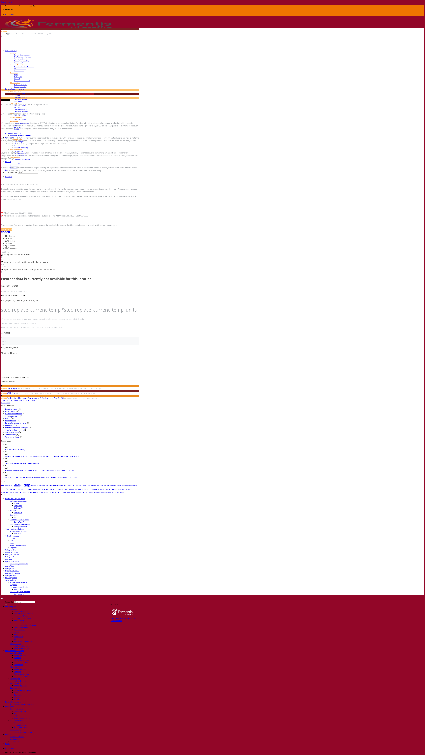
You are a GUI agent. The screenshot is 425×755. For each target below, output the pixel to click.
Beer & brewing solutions (15, 499)
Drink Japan (12, 388)
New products (19, 71)
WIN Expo (11, 393)
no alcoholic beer (103, 489)
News (7, 744)
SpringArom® (19, 594)
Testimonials (10, 435)
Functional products (21, 99)
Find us (8, 162)
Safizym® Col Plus (12, 554)
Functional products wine (20, 592)
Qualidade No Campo (114, 489)
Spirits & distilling (16, 117)
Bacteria (17, 95)
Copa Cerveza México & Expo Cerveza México (19, 400)
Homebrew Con (46, 489)
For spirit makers (20, 727)
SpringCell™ (9, 568)
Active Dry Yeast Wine (18, 582)
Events (8, 418)
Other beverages (16, 121)
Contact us (14, 741)
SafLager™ (18, 508)
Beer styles (18, 101)
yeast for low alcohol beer (106, 492)
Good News (37, 489)
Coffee (12, 538)
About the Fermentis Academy (21, 135)
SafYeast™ (18, 77)
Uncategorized (11, 578)
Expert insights (20, 711)
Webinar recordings (21, 148)
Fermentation (10, 421)
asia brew (33, 485)
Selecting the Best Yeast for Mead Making (22, 463)
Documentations (16, 150)
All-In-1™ (17, 79)
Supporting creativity (21, 61)
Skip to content (7, 2)
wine (97, 492)
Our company (10, 51)
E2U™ (16, 75)
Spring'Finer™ (10, 566)
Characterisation (20, 69)
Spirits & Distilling (12, 561)
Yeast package (119, 492)
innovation (54, 489)
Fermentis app (15, 158)
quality (123, 489)
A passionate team (21, 59)
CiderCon (74, 485)
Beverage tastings (20, 87)
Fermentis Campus (25, 489)
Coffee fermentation (13, 414)
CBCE (68, 485)
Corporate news (11, 416)
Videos (16, 146)
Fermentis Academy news (15, 423)
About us (13, 53)
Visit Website (6, 229)
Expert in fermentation (22, 55)
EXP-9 (3, 489)
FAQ (15, 713)
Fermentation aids (20, 97)
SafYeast (33, 492)
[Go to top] (2, 598)
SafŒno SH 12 (55, 492)
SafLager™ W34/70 (22, 492)
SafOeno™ (9, 559)
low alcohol (61, 489)
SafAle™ (17, 503)
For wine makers (20, 725)
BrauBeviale (5, 403)
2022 (11, 485)
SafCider (17, 534)
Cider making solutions (14, 529)
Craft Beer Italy (91, 485)
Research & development (19, 65)
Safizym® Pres (10, 557)
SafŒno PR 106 (42, 492)
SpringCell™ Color (12, 571)
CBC (64, 485)
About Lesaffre (19, 63)
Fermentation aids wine (19, 587)
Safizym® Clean (11, 552)
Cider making (10, 411)
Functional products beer (20, 524)
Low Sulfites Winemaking (15, 449)
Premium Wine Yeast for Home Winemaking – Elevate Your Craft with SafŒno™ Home (39, 470)
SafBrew (128, 489)
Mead (16, 131)
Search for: (14, 172)
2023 (17, 485)
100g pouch (5, 485)
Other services (15, 83)
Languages (9, 14)
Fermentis (11, 489)
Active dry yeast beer (18, 501)
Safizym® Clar (10, 550)
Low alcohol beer (71, 489)
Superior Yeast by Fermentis (24, 67)
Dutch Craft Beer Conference (104, 485)
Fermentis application (22, 160)
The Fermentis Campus (22, 57)
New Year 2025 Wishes (90, 489)
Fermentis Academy (13, 133)
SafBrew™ (18, 506)
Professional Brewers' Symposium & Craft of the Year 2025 (35, 398)
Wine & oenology (12, 437)
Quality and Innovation (14, 430)
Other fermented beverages (16, 428)
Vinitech (85, 492)
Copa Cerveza (82, 485)
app (27, 485)
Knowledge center (17, 709)
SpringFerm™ (19, 522)
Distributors (14, 166)
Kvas (12, 541)
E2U (114, 485)
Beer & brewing (15, 91)
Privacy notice (116, 621)
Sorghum (13, 547)
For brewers (18, 723)
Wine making (10, 580)
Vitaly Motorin (92, 492)
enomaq (134, 485)
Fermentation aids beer (19, 520)
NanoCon (80, 489)
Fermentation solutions (14, 89)
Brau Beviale (59, 485)
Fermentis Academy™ (22, 81)
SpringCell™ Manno (12, 573)
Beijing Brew (40, 485)
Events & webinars (16, 164)
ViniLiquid (17, 589)
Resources (9, 707)
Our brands (14, 73)
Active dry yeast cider (18, 531)
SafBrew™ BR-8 (7, 492)
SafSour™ (18, 513)
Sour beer (66, 492)
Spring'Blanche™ (20, 527)
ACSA (21, 485)
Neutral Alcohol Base (18, 545)
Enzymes (17, 107)
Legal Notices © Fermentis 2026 (123, 618)
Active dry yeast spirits (19, 564)
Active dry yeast (20, 93)
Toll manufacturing (21, 85)
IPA (15, 517)
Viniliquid (78, 492)
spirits (73, 492)
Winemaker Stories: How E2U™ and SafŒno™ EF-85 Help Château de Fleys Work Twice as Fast (42, 456)
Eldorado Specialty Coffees (124, 485)
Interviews (9, 425)
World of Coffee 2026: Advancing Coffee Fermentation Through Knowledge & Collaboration (42, 477)
